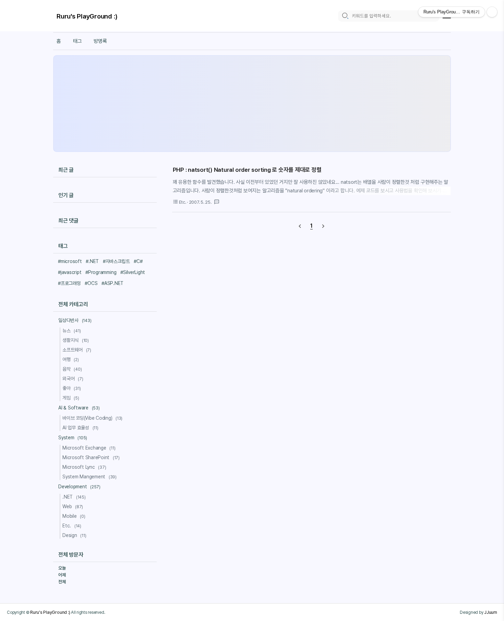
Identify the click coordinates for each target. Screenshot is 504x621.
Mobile (73, 516)
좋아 (71, 388)
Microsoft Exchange (89, 448)
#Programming (100, 272)
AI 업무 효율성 (80, 427)
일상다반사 (74, 320)
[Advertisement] (252, 104)
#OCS (91, 283)
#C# (138, 261)
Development (79, 486)
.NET (74, 497)
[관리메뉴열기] (492, 12)
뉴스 (71, 330)
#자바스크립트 (116, 261)
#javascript (69, 272)
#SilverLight (132, 272)
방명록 (100, 41)
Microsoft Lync (84, 467)
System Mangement (89, 476)
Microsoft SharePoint (91, 457)
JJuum (490, 612)
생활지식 (75, 340)
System (72, 437)
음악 (72, 369)
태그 (77, 41)
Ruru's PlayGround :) (87, 16)
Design (74, 535)
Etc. (71, 525)
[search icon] (344, 16)
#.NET (92, 261)
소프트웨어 (76, 350)
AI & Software (79, 407)
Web (72, 506)
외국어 (72, 378)
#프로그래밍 (69, 283)
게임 (70, 398)
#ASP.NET (112, 283)
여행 (70, 359)
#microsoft (70, 261)
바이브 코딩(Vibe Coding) (92, 418)
